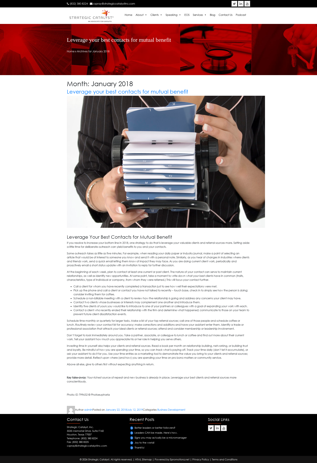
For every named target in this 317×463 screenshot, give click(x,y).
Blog (212, 15)
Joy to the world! (144, 442)
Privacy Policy (200, 459)
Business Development (171, 409)
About (139, 15)
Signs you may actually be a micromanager (161, 437)
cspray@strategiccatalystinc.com (114, 3)
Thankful (139, 447)
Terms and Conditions (224, 459)
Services (198, 15)
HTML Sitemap (143, 459)
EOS (187, 15)
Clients (154, 15)
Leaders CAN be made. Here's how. (156, 432)
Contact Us (225, 15)
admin (88, 409)
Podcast (241, 15)
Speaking (171, 15)
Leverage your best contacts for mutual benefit (127, 91)
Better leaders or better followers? (155, 427)
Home (128, 15)
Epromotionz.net (179, 459)
